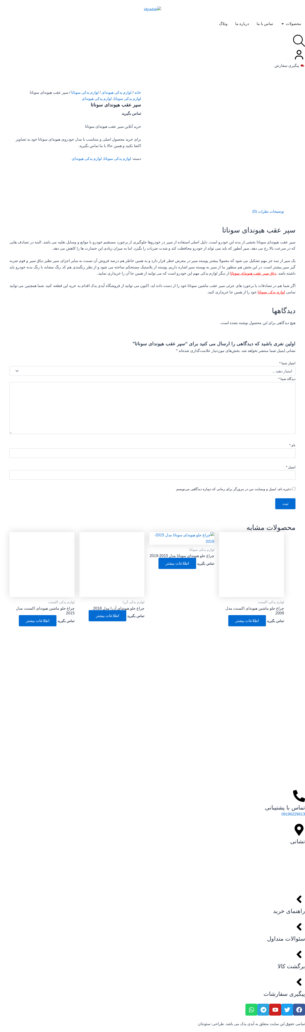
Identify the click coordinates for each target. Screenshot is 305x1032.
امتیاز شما (287, 363)
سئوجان (204, 1024)
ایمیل (290, 467)
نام (292, 445)
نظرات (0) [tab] (260, 211)
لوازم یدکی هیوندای (117, 92)
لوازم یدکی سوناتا (85, 92)
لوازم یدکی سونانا (271, 292)
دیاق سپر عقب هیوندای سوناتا (253, 273)
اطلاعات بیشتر (247, 621)
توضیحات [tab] (276, 211)
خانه (137, 92)
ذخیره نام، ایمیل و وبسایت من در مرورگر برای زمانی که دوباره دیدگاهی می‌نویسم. (233, 489)
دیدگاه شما (286, 379)
